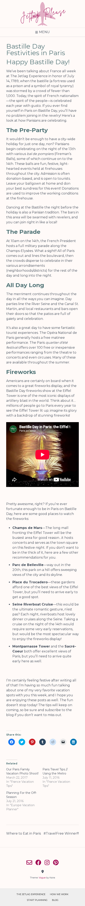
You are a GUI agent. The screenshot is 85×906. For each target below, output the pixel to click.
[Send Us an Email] (29, 862)
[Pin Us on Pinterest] (56, 862)
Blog (55, 900)
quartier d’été (57, 343)
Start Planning (37, 900)
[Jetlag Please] (42, 14)
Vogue (42, 877)
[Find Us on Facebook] (38, 862)
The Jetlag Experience (31, 894)
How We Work (59, 894)
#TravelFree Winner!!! (61, 833)
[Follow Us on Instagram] (47, 862)
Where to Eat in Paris (23, 833)
